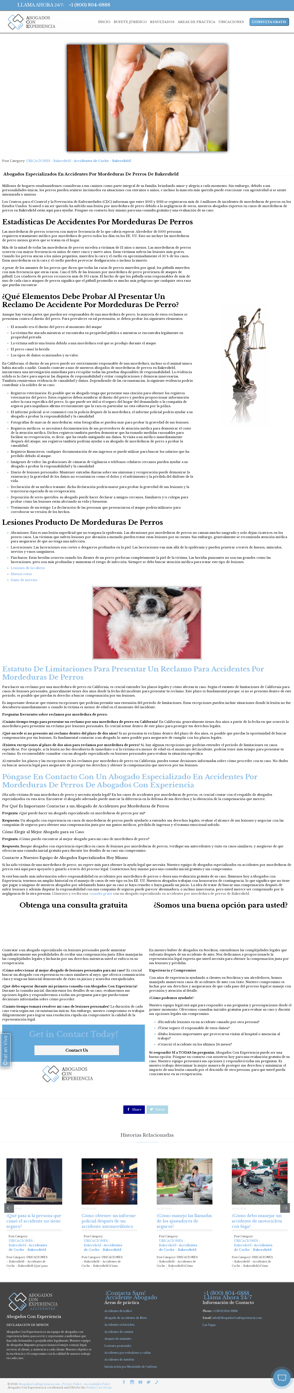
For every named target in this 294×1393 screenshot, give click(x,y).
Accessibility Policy (97, 1384)
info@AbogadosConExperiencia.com (237, 1317)
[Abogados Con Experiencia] (30, 22)
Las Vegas (209, 1325)
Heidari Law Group (99, 1387)
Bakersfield (62, 161)
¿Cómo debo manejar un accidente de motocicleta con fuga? (257, 1221)
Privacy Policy (72, 1384)
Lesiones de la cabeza (28, 568)
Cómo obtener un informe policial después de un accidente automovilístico (109, 1221)
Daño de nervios (24, 580)
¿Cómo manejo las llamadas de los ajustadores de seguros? (184, 1221)
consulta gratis (100, 894)
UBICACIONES (38, 161)
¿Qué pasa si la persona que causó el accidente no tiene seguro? (33, 1221)
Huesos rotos (21, 574)
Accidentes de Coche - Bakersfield (102, 161)
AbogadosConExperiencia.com (39, 1384)
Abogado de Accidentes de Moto (125, 1317)
